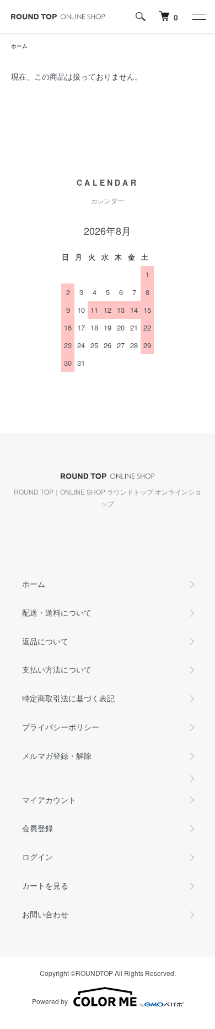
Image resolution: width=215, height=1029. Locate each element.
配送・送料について (57, 612)
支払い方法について (57, 669)
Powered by (50, 1001)
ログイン (37, 856)
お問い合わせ (45, 914)
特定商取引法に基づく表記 (68, 698)
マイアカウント (49, 799)
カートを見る (45, 885)
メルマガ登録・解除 (57, 755)
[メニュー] (198, 16)
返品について (45, 641)
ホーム (19, 46)
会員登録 (37, 827)
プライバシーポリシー (60, 726)
